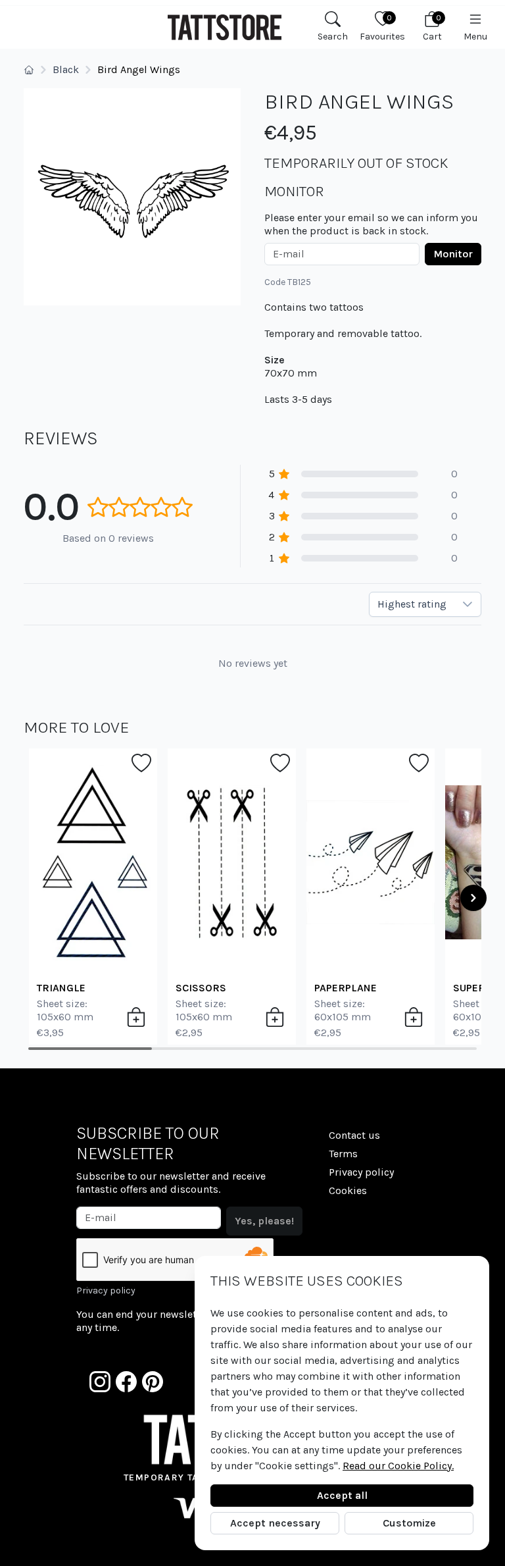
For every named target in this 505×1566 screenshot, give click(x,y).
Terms (343, 1153)
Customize (409, 1523)
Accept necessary (275, 1523)
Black (66, 69)
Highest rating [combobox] (411, 604)
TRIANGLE (61, 987)
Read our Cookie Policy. (398, 1465)
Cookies (348, 1190)
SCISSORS (201, 987)
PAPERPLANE (345, 987)
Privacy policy (105, 1290)
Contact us (354, 1135)
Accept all (342, 1495)
